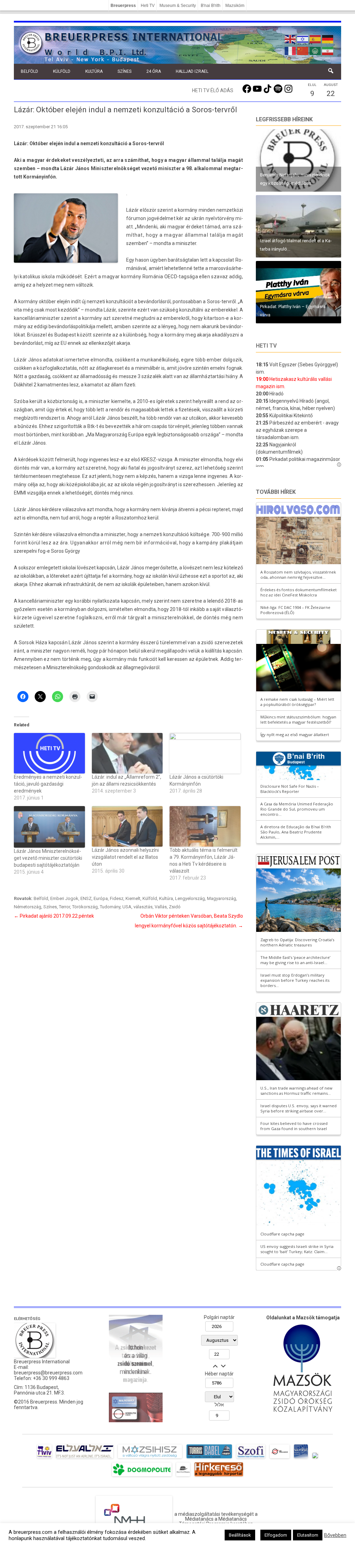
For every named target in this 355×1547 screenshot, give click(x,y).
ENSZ (86, 898)
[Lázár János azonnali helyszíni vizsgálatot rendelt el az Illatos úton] (127, 826)
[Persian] (328, 50)
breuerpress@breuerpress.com (48, 1372)
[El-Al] (84, 1458)
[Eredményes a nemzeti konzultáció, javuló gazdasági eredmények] (49, 753)
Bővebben (335, 1535)
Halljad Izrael (192, 71)
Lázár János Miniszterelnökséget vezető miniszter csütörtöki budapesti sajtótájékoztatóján (48, 858)
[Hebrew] (303, 38)
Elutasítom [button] (307, 1535)
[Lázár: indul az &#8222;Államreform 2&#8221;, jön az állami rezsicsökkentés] (127, 753)
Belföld (29, 71)
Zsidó (175, 906)
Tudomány (110, 906)
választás (143, 906)
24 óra (153, 71)
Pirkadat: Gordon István (283, 249)
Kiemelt (132, 898)
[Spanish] (315, 38)
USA (126, 906)
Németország (27, 906)
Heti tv (266, 345)
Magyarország (221, 898)
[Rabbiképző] (315, 1458)
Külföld (61, 71)
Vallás (161, 906)
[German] (328, 38)
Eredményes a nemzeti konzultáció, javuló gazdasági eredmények (48, 784)
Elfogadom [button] (276, 1535)
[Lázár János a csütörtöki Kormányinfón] (205, 753)
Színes (124, 71)
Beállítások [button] (240, 1535)
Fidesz (116, 898)
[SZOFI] (251, 1458)
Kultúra (94, 71)
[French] (290, 50)
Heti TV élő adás (212, 90)
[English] (290, 38)
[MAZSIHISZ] (150, 1458)
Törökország (85, 906)
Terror (64, 906)
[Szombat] (301, 1458)
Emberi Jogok (64, 898)
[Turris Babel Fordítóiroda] (209, 1458)
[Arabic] (315, 50)
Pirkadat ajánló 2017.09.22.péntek (54, 916)
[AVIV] (44, 1458)
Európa (101, 898)
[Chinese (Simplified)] (303, 50)
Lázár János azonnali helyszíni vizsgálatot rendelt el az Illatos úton (125, 857)
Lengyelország (190, 898)
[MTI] (279, 1458)
